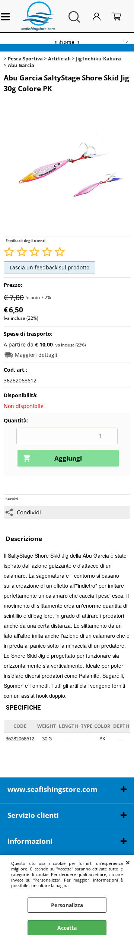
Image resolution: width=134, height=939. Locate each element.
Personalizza (67, 905)
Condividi (29, 512)
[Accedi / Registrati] (100, 17)
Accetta (67, 927)
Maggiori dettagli (36, 354)
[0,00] (121, 17)
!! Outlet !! (67, 42)
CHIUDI (127, 862)
